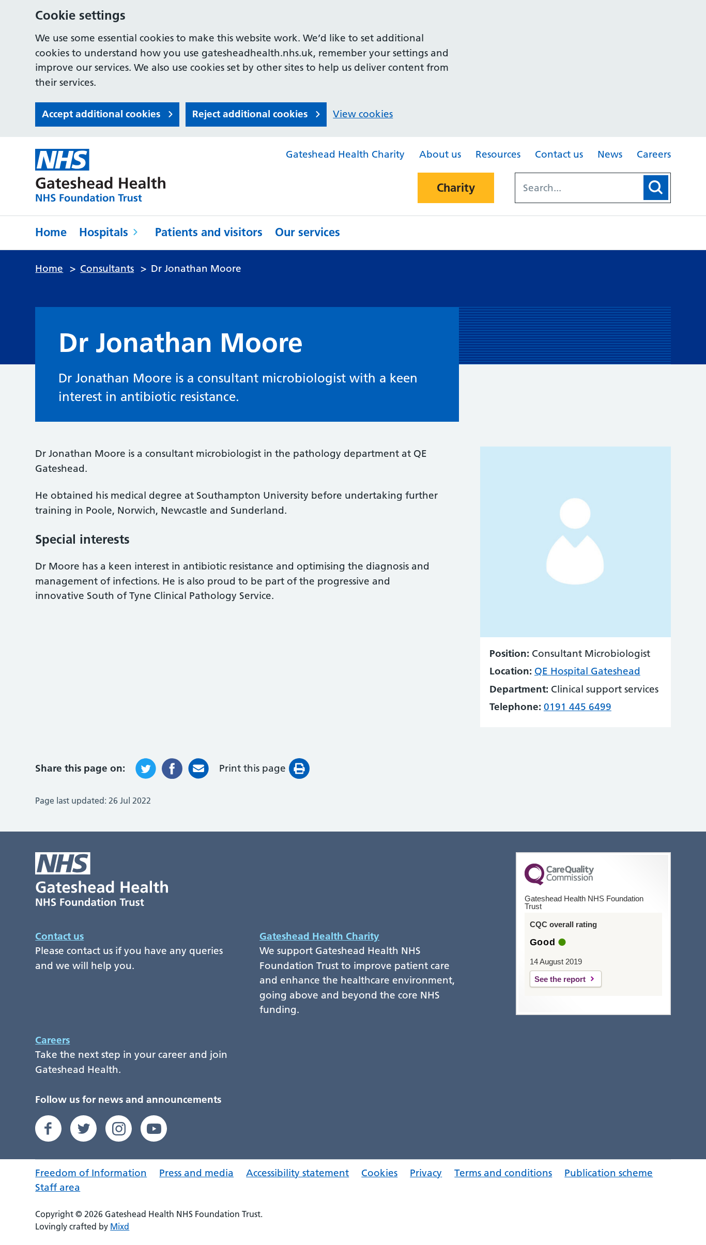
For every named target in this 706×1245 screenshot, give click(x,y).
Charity (456, 187)
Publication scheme (608, 1173)
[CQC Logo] (559, 883)
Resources (497, 154)
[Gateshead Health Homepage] (107, 175)
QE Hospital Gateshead (587, 671)
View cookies (363, 114)
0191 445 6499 (577, 707)
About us (440, 154)
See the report (560, 979)
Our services (307, 232)
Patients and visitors (209, 232)
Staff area (57, 1187)
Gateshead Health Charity (345, 154)
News (609, 154)
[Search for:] (578, 188)
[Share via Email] (198, 768)
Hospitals (103, 232)
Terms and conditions (503, 1173)
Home (51, 232)
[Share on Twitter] (145, 768)
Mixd (119, 1226)
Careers (654, 154)
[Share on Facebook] (172, 768)
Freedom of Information (91, 1173)
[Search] (655, 187)
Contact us (559, 154)
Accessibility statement (297, 1173)
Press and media (196, 1173)
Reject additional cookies (250, 114)
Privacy (426, 1173)
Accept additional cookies (101, 114)
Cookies (379, 1173)
